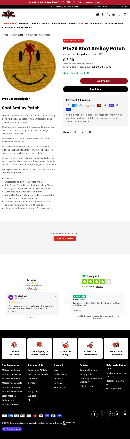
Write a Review (68, 239)
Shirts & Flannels (93, 23)
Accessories (7, 27)
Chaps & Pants (58, 23)
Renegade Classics (19, 423)
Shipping (67, 63)
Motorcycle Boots (113, 23)
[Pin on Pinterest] (90, 132)
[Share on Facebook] (75, 132)
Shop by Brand (24, 27)
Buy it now (95, 89)
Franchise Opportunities (119, 6)
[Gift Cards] (97, 14)
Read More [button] (13, 312)
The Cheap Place (80, 54)
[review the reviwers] (56, 296)
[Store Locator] (113, 14)
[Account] (118, 14)
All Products (17, 34)
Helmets (23, 23)
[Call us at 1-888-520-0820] (103, 14)
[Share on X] (83, 132)
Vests (44, 23)
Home (5, 34)
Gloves (71, 23)
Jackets (34, 23)
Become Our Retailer (99, 6)
